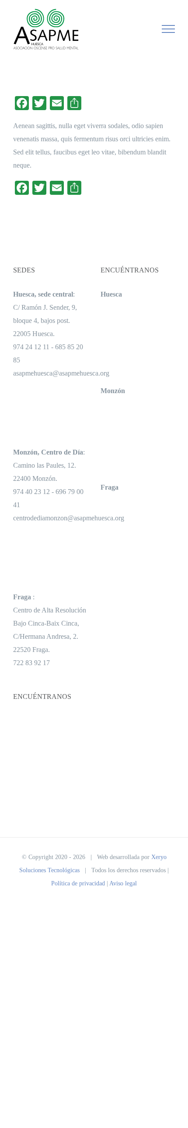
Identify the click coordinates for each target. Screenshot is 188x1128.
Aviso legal (123, 883)
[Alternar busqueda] (138, 28)
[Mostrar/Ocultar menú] (168, 29)
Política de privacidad (78, 883)
